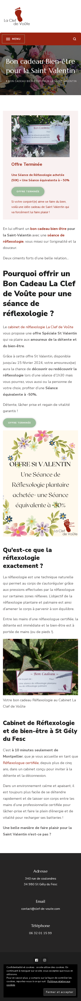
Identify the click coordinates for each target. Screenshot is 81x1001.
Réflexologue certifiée (21, 763)
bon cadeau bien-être (48, 228)
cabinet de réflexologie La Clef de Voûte (40, 327)
